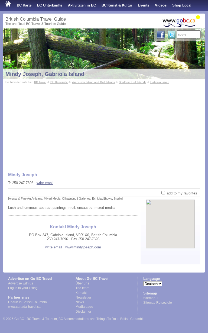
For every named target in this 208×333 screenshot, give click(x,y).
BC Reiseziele (59, 82)
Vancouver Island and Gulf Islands (93, 82)
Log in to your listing (23, 288)
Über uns (82, 283)
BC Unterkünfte (49, 5)
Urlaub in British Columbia (27, 302)
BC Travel (40, 82)
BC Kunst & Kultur (117, 5)
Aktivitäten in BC (82, 5)
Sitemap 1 (150, 298)
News (80, 302)
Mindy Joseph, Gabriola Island (44, 74)
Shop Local (181, 5)
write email (45, 183)
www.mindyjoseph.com (83, 247)
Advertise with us (20, 283)
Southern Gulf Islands (132, 82)
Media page (84, 306)
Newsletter (83, 297)
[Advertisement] (104, 126)
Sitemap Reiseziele (157, 302)
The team (82, 288)
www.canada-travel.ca (24, 306)
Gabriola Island (159, 82)
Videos (161, 5)
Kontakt (81, 292)
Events (143, 5)
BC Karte (24, 5)
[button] (170, 219)
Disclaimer (83, 311)
